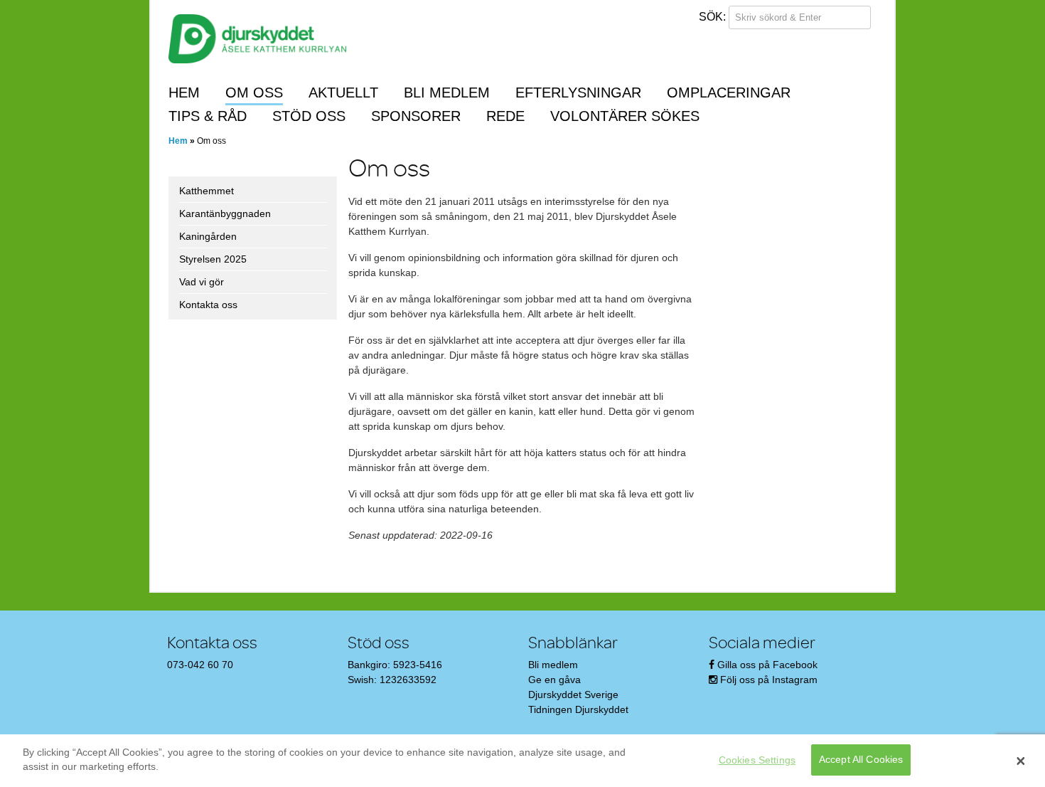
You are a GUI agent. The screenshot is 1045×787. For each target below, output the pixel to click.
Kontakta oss (208, 304)
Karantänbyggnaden (225, 213)
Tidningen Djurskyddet (578, 709)
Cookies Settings (757, 760)
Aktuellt (343, 92)
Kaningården (208, 236)
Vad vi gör (201, 281)
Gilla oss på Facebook (767, 664)
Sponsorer (416, 116)
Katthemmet (206, 190)
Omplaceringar (729, 92)
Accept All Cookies (861, 760)
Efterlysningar (578, 92)
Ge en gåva (554, 679)
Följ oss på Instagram (769, 679)
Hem (184, 92)
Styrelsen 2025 (213, 259)
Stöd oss (308, 116)
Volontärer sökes (625, 116)
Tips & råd (207, 116)
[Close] (1021, 760)
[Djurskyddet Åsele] (257, 43)
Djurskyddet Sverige (573, 694)
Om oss (254, 92)
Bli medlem (447, 92)
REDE (505, 116)
